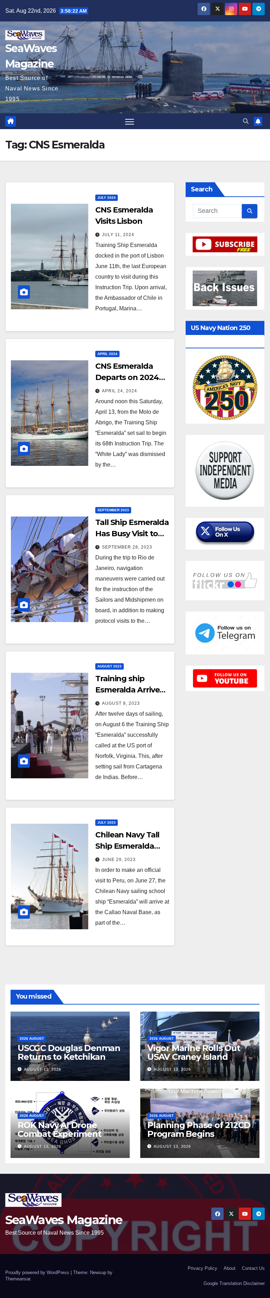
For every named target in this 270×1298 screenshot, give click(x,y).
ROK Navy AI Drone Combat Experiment (59, 1129)
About (230, 1268)
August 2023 (109, 666)
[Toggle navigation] (129, 121)
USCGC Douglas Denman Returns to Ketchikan (69, 1052)
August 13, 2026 (42, 1069)
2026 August (32, 1038)
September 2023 (113, 510)
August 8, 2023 (121, 703)
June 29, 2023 (119, 859)
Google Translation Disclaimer (234, 1283)
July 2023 (106, 822)
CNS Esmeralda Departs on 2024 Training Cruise (127, 377)
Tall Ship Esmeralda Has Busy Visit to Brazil (132, 534)
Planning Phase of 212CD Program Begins (198, 1129)
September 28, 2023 (127, 547)
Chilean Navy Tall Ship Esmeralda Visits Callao (127, 846)
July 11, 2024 (118, 234)
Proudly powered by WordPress (38, 1272)
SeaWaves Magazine (63, 1219)
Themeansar (17, 1278)
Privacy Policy (202, 1268)
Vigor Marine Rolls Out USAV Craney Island (193, 1052)
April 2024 (107, 354)
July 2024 (106, 198)
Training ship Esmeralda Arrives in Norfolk (129, 690)
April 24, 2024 (119, 390)
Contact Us (253, 1268)
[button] (246, 121)
